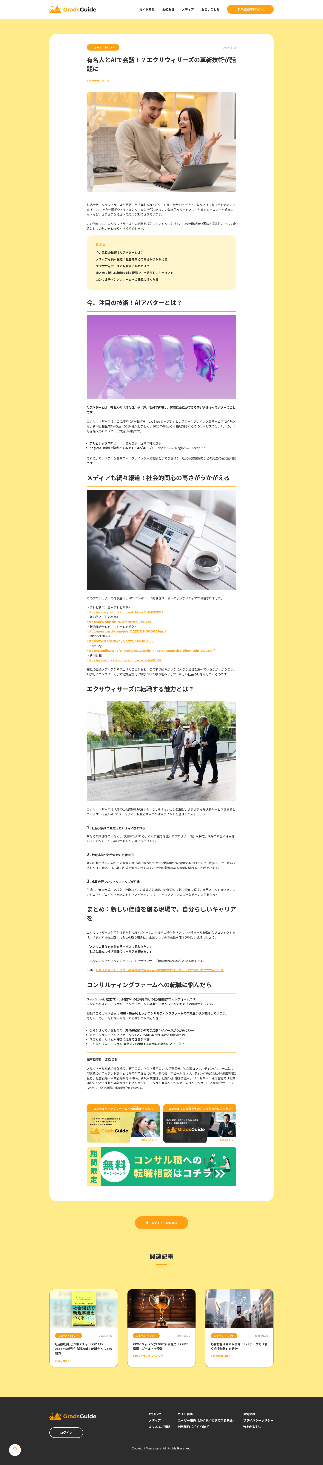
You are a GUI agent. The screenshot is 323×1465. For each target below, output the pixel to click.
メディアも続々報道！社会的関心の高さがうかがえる (131, 259)
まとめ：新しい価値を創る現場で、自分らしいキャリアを (134, 272)
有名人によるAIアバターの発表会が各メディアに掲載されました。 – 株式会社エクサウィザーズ (160, 970)
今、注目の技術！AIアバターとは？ (119, 252)
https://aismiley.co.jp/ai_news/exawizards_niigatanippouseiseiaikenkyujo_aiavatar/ (151, 650)
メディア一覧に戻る (164, 1222)
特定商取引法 (252, 1426)
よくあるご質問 (159, 1426)
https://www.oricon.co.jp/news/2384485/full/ (120, 641)
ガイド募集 (147, 9)
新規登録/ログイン (250, 9)
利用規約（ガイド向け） (194, 1426)
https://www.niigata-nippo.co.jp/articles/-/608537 (124, 660)
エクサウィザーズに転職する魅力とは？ (123, 266)
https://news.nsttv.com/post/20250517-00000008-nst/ (126, 631)
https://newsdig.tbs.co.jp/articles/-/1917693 (119, 621)
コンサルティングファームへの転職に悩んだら (127, 279)
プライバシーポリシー (258, 1420)
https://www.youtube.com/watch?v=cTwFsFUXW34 (125, 612)
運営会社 (249, 1414)
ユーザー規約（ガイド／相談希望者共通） (207, 1420)
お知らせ (168, 9)
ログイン (66, 1432)
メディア (188, 9)
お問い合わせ (210, 9)
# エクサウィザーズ (98, 81)
